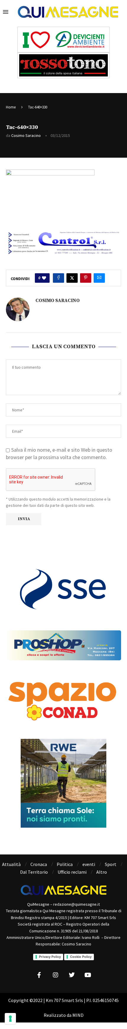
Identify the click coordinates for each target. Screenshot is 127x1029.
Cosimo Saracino (26, 135)
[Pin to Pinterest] (85, 278)
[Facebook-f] (39, 975)
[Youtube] (88, 975)
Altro (101, 872)
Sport (110, 864)
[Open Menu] (5, 12)
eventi (88, 864)
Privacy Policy (50, 957)
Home (11, 107)
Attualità (11, 864)
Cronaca (38, 864)
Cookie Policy (81, 957)
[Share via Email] (99, 278)
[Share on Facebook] (58, 278)
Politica (65, 864)
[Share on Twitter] (72, 278)
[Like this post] (44, 278)
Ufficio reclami (72, 872)
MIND (78, 1015)
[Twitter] (72, 975)
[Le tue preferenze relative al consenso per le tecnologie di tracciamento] (10, 1018)
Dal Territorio (34, 872)
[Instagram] (55, 975)
